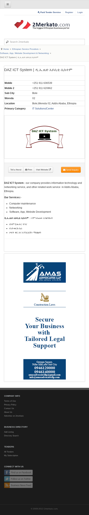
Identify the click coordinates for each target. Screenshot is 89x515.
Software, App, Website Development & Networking (24, 53)
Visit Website (42, 170)
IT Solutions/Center (43, 108)
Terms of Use (10, 401)
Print (29, 170)
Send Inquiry (72, 170)
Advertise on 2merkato (14, 416)
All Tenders (9, 452)
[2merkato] (44, 24)
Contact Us (9, 408)
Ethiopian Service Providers (25, 49)
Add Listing (9, 432)
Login (80, 12)
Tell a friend (15, 170)
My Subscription (11, 455)
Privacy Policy (10, 405)
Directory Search (11, 436)
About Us (8, 412)
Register (69, 12)
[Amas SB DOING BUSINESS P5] (44, 318)
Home (6, 49)
